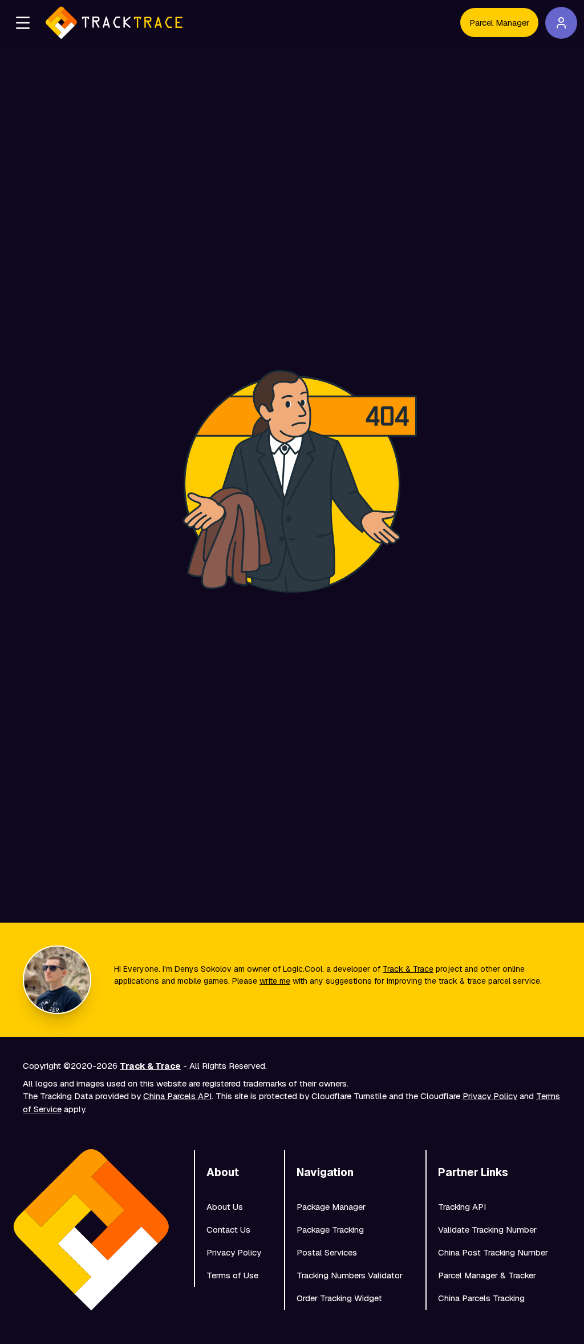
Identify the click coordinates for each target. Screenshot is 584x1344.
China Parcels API (177, 1096)
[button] (23, 23)
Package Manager (331, 1206)
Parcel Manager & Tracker (487, 1275)
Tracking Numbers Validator (350, 1275)
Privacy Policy (490, 1096)
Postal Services (327, 1252)
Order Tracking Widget (339, 1298)
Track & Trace (408, 969)
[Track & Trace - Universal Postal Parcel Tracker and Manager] (114, 23)
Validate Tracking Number (487, 1229)
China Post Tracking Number (493, 1252)
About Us (224, 1206)
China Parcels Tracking (481, 1298)
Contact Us (228, 1229)
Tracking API (462, 1206)
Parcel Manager (499, 22)
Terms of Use (232, 1275)
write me (274, 981)
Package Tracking (330, 1229)
